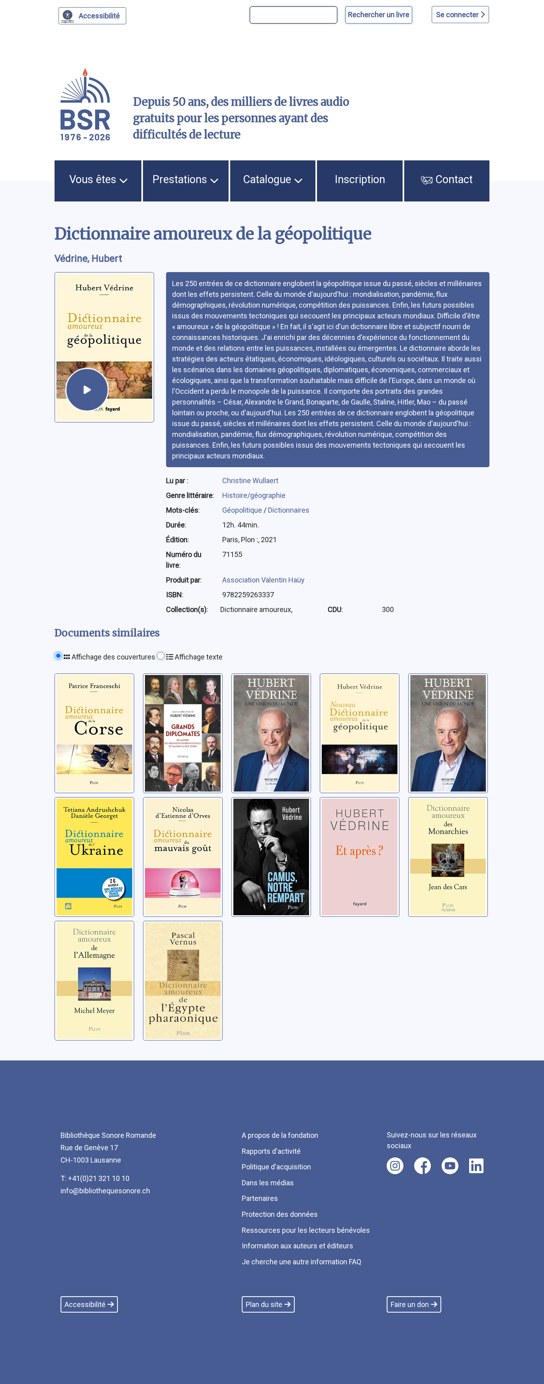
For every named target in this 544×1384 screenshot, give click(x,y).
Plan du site (264, 1304)
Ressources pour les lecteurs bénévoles (306, 1230)
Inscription (360, 179)
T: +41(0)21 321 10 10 (95, 1178)
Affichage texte (198, 657)
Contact (452, 179)
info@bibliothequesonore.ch (105, 1191)
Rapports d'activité (271, 1151)
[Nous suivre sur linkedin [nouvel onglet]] (476, 1165)
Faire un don (410, 1304)
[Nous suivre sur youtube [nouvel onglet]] (450, 1165)
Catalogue (268, 179)
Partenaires (260, 1198)
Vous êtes (94, 179)
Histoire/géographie (254, 495)
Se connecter (458, 14)
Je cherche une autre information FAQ (301, 1262)
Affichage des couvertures (112, 657)
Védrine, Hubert (88, 258)
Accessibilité (99, 16)
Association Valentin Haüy (263, 580)
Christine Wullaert (250, 480)
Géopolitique (243, 510)
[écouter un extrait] (87, 389)
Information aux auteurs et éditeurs (297, 1246)
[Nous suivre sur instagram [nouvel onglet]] (395, 1165)
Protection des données (280, 1214)
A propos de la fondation (280, 1135)
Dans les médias (268, 1183)
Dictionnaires (288, 510)
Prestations (181, 179)
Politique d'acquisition (276, 1167)
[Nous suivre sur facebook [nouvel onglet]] (422, 1165)
